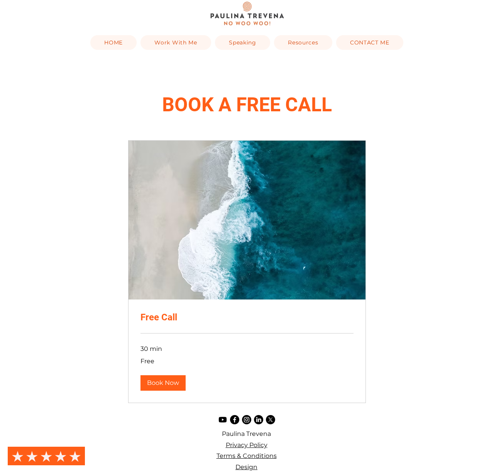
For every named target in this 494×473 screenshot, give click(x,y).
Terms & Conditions (247, 455)
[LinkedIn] (258, 419)
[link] (247, 317)
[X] (270, 419)
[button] (163, 383)
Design (246, 467)
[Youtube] (222, 419)
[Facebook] (234, 419)
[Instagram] (246, 419)
